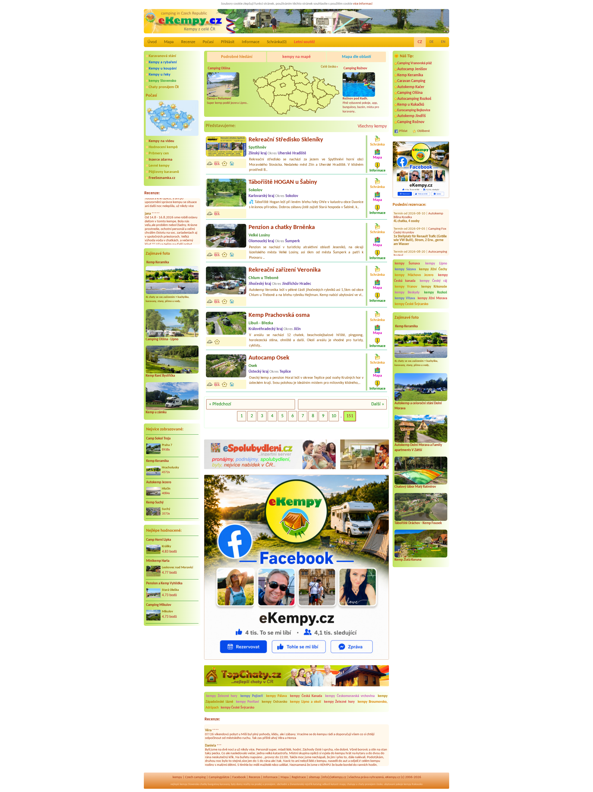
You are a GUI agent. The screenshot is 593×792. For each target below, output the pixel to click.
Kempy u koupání (163, 68)
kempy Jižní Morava (432, 298)
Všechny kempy (372, 126)
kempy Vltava (405, 298)
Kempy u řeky (159, 74)
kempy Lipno (436, 263)
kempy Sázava (405, 269)
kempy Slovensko (162, 81)
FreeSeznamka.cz (162, 178)
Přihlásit (227, 42)
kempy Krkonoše (434, 287)
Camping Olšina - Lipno (162, 339)
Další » (377, 404)
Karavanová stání (162, 56)
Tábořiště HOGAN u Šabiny (283, 182)
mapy (342, 784)
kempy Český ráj (433, 281)
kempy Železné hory (221, 696)
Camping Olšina (410, 93)
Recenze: (152, 193)
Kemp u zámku (156, 412)
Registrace (299, 777)
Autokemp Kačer (410, 87)
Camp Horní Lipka (158, 540)
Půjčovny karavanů (164, 172)
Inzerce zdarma (160, 160)
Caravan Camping (411, 81)
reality (246, 784)
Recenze (188, 42)
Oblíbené (423, 131)
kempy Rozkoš (435, 292)
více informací (362, 4)
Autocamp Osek (269, 358)
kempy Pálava (276, 696)
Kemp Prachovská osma (279, 315)
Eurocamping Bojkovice (413, 110)
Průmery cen (159, 153)
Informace (250, 42)
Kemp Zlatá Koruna (407, 560)
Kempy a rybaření (163, 62)
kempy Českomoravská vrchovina (350, 696)
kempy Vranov (406, 287)
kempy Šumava (407, 263)
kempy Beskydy (407, 292)
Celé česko (328, 67)
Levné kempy (159, 166)
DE (431, 42)
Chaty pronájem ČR (164, 87)
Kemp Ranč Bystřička (160, 376)
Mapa (169, 42)
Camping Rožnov (410, 122)
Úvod (152, 42)
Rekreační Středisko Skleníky (286, 140)
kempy (177, 777)
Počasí (208, 42)
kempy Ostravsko (274, 702)
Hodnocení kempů (163, 147)
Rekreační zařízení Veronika (285, 270)
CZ (420, 42)
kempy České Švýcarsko (411, 304)
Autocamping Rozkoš (414, 99)
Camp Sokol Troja (158, 438)
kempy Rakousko (413, 784)
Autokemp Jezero (158, 482)
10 (333, 416)
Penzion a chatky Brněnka (282, 227)
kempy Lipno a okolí (305, 702)
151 (349, 416)
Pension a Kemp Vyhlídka (164, 583)
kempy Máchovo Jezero (414, 275)
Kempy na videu (161, 141)
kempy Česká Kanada (306, 696)
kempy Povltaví (247, 702)
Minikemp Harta (157, 561)
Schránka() (277, 42)
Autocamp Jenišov (412, 69)
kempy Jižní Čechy (433, 269)
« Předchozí (220, 404)
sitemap (314, 777)
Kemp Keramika (157, 262)
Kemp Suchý (155, 502)
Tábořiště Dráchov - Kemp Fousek (418, 523)
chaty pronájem (367, 784)
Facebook (239, 777)
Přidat (403, 131)
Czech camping (195, 777)
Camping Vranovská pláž (414, 63)
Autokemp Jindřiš (411, 116)
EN (443, 42)
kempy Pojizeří (251, 696)
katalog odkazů (321, 784)
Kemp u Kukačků (410, 105)
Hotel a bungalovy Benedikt (416, 255)
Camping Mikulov (158, 605)
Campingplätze (219, 777)
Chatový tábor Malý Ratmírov (415, 487)
